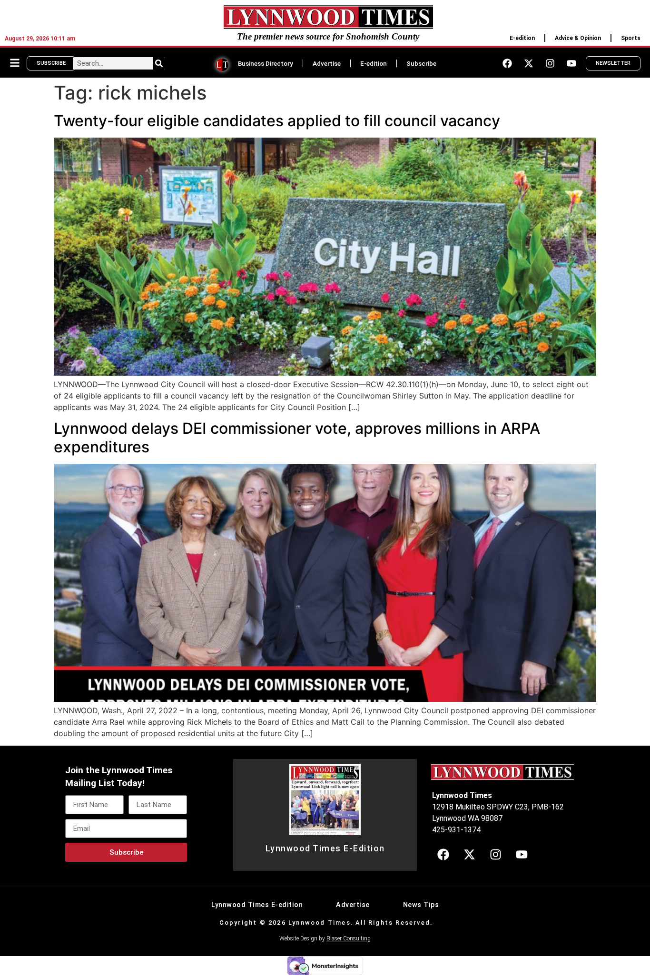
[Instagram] (550, 63)
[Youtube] (571, 63)
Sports (630, 38)
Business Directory (265, 63)
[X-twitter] (528, 63)
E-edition (522, 38)
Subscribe (421, 63)
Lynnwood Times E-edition (257, 905)
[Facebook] (507, 63)
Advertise (327, 63)
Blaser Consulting (348, 938)
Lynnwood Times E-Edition (325, 848)
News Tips (421, 905)
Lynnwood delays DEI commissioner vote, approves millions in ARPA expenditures (297, 437)
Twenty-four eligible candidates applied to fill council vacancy (277, 120)
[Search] (159, 63)
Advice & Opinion (578, 38)
